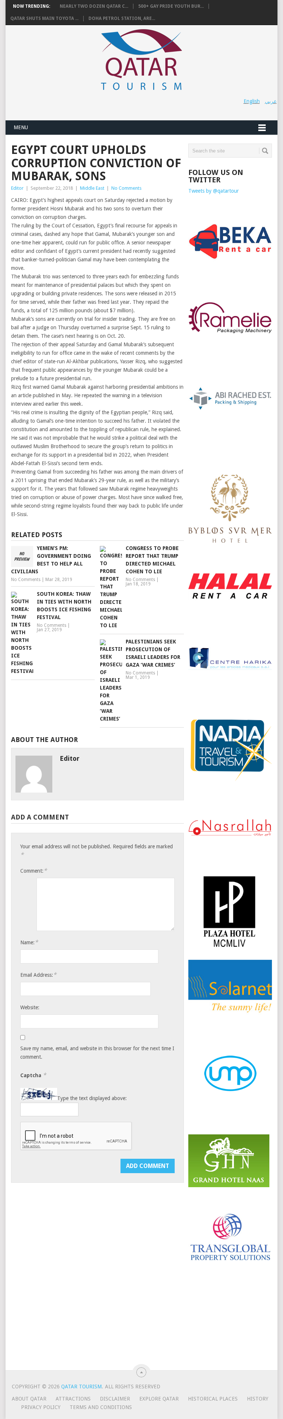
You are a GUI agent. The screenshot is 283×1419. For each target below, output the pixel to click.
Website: (29, 1007)
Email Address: (38, 974)
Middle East (92, 188)
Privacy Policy (40, 1407)
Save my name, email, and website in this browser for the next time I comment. (97, 1052)
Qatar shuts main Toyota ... (44, 18)
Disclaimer (115, 1399)
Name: (29, 942)
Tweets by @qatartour (213, 191)
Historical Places (213, 1399)
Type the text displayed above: (92, 1098)
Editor (17, 188)
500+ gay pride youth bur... (171, 6)
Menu (21, 127)
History (257, 1399)
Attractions (73, 1399)
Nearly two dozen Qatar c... (94, 6)
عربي (271, 101)
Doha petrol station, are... (121, 18)
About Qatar (29, 1399)
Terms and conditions (101, 1407)
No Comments (126, 188)
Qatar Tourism (81, 1386)
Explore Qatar (159, 1399)
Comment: (33, 870)
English (252, 101)
